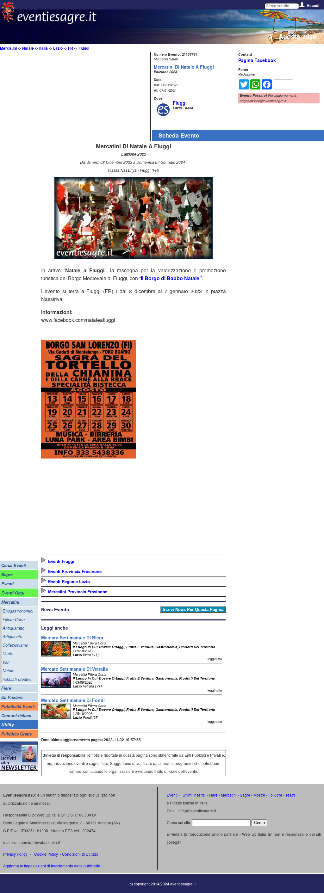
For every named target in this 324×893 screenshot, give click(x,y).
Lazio (58, 48)
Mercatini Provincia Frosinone (77, 591)
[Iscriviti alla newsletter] (19, 769)
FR (70, 48)
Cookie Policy (46, 854)
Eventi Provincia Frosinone (75, 571)
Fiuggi (83, 48)
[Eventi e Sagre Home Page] (8, 20)
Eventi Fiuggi (61, 561)
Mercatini (8, 48)
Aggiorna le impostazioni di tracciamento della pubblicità (51, 865)
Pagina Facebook (257, 60)
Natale (28, 48)
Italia (43, 48)
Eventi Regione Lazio (69, 581)
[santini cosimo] (88, 456)
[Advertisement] (95, 96)
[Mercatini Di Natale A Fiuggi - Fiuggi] (133, 257)
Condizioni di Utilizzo (80, 854)
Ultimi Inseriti (193, 795)
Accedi (313, 5)
